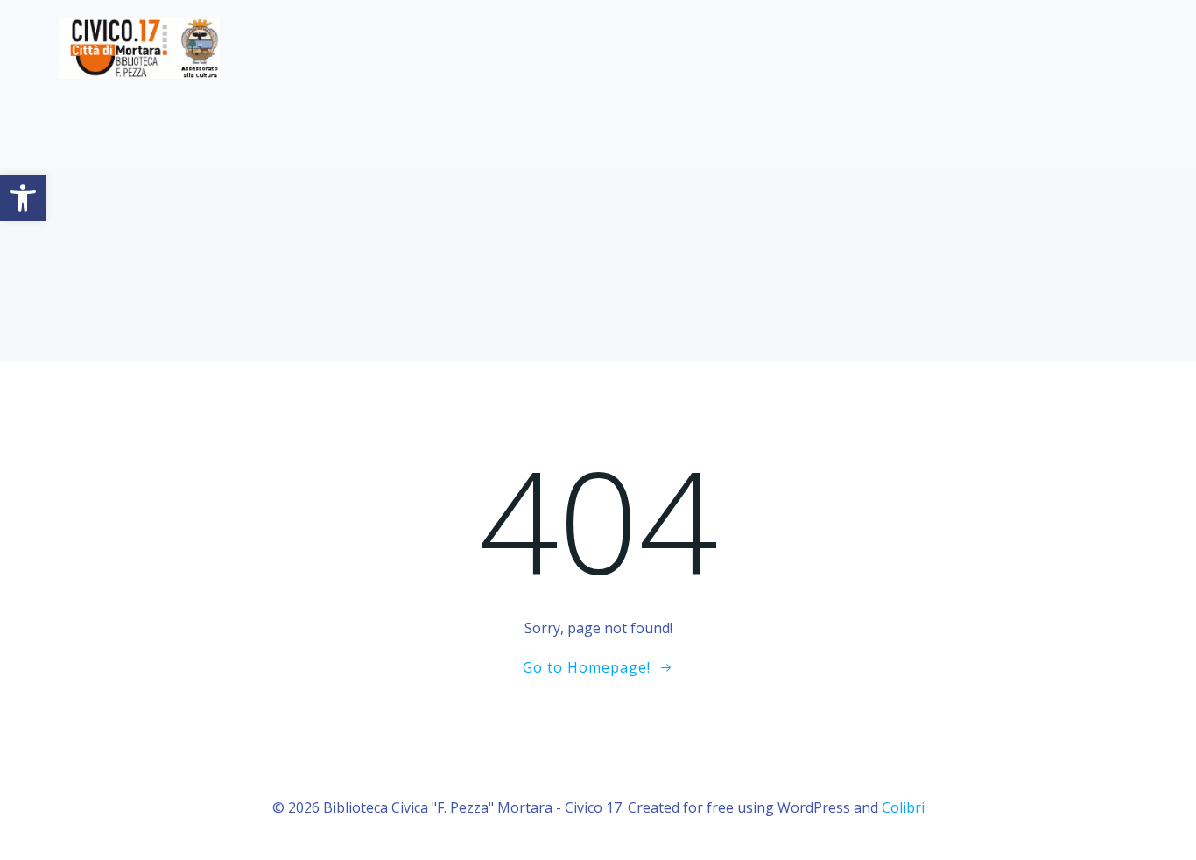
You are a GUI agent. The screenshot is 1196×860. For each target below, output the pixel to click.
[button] (23, 198)
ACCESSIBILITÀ (1094, 96)
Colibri (903, 807)
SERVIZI (295, 96)
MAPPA (1116, 132)
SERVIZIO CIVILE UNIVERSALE (562, 96)
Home (114, 96)
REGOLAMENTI (875, 96)
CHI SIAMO (984, 96)
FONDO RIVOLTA (732, 96)
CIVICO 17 (397, 96)
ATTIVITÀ (194, 96)
